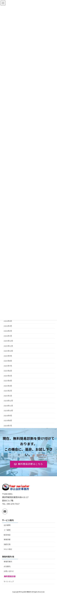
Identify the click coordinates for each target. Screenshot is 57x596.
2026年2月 (8, 331)
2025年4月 (8, 381)
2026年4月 (8, 321)
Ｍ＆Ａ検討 (8, 549)
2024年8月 (8, 421)
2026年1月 (8, 336)
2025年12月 (8, 341)
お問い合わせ (9, 571)
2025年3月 (8, 386)
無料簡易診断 (10, 576)
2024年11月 (8, 406)
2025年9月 (8, 356)
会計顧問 (7, 525)
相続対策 (7, 544)
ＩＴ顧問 (7, 530)
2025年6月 (8, 371)
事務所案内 (8, 562)
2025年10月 (8, 351)
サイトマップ (9, 582)
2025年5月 (8, 376)
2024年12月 (8, 401)
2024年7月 (8, 426)
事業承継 (7, 540)
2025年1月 (8, 396)
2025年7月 (8, 366)
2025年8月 (8, 361)
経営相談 (7, 535)
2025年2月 (8, 391)
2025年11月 (8, 346)
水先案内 (7, 566)
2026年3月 (8, 326)
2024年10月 (8, 411)
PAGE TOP (52, 575)
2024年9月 (8, 416)
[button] (28, 464)
